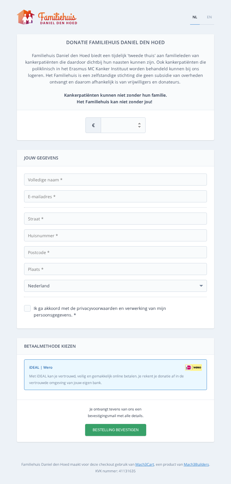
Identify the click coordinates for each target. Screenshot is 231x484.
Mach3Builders (196, 464)
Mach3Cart (144, 464)
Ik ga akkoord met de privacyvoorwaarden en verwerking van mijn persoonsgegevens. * (100, 311)
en (209, 17)
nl (194, 17)
